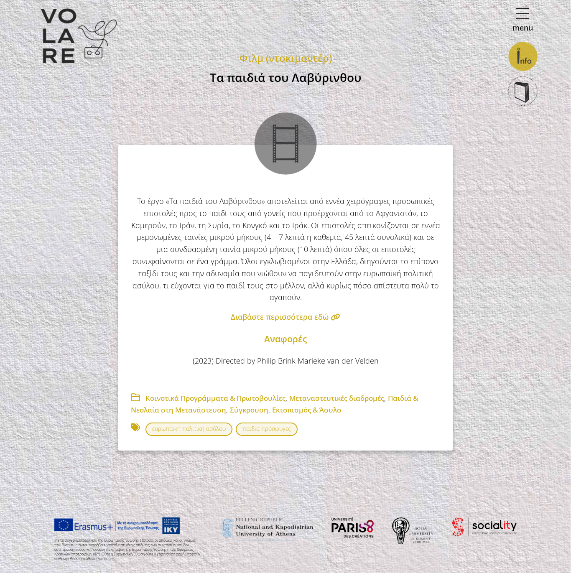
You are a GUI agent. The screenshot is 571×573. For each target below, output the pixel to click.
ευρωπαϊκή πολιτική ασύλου (189, 429)
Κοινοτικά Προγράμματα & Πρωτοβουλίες (215, 398)
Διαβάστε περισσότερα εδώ (281, 317)
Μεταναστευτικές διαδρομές (336, 398)
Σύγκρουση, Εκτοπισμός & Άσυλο (285, 410)
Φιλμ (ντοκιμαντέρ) (286, 58)
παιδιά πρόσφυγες (266, 429)
